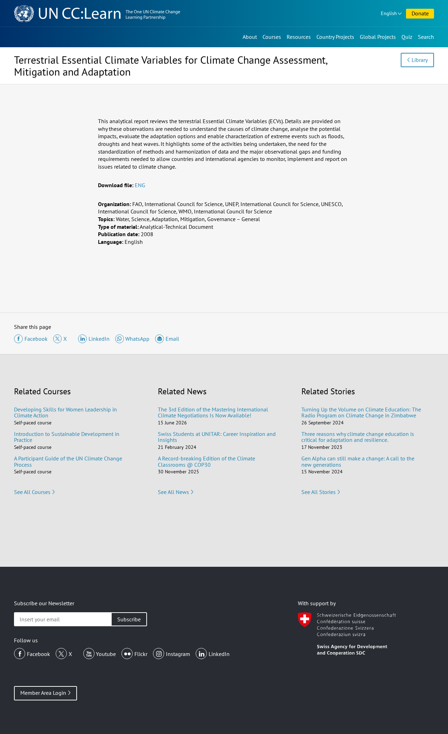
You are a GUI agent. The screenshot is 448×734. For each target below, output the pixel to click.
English (389, 13)
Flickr (140, 653)
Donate (420, 13)
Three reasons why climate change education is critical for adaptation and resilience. (357, 437)
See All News (173, 491)
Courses (271, 36)
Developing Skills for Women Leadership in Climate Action (65, 412)
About (250, 36)
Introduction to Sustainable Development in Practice (66, 437)
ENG (140, 185)
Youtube (106, 653)
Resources (299, 36)
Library (420, 59)
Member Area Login (43, 692)
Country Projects (335, 36)
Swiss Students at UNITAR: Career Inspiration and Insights (217, 437)
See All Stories (318, 491)
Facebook (38, 653)
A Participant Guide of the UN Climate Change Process (68, 461)
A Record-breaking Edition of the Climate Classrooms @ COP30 (206, 461)
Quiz (406, 36)
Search (426, 36)
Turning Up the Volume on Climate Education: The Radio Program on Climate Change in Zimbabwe (361, 412)
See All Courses (32, 491)
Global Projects (378, 36)
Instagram (178, 653)
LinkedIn (219, 653)
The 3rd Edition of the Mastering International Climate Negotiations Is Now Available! (213, 412)
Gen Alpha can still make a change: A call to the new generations (357, 461)
